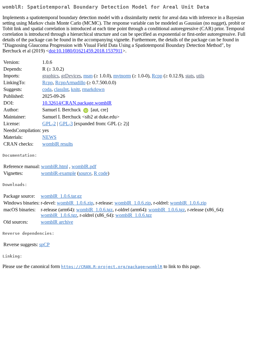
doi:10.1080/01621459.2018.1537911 (85, 50)
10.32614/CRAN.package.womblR (77, 102)
